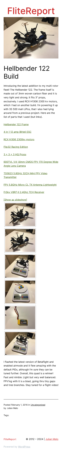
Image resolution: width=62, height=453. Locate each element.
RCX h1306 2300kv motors (19, 139)
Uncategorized (38, 404)
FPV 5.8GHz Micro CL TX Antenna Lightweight (30, 184)
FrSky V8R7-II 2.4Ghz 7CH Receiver (24, 192)
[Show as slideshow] (15, 199)
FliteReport (31, 10)
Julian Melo (51, 439)
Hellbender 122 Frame (16, 124)
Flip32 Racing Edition (16, 146)
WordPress (24, 446)
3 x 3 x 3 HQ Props (15, 154)
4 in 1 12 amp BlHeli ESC (17, 131)
